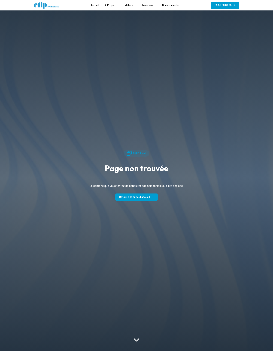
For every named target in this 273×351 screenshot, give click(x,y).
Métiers (128, 5)
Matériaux (147, 5)
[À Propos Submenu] (118, 5)
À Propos (110, 5)
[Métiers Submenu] (136, 5)
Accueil (95, 5)
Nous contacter (170, 5)
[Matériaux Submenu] (156, 5)
